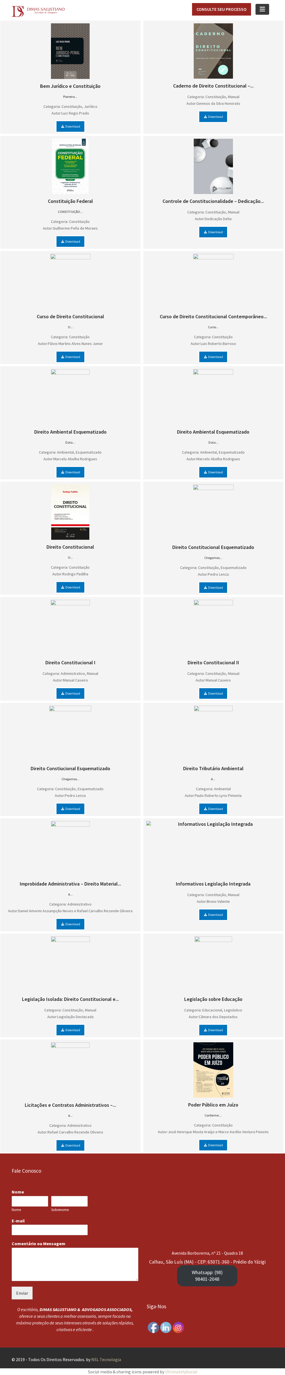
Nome (19, 1192)
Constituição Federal (70, 201)
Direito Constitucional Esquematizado (213, 547)
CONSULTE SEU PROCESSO (221, 9)
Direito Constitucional (70, 547)
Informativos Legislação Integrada (213, 884)
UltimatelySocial (181, 1371)
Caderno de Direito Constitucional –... (213, 86)
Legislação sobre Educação (213, 999)
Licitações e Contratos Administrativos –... (70, 1105)
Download (72, 126)
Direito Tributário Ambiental (213, 768)
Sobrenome (60, 1209)
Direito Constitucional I (70, 662)
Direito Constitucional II (213, 662)
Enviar (22, 1293)
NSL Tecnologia (106, 1359)
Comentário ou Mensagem (40, 1243)
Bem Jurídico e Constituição (70, 86)
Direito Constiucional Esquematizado (70, 768)
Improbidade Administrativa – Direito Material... (70, 884)
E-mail (20, 1220)
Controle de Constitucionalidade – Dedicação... (213, 201)
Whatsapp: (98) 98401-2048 (207, 1275)
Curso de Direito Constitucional (70, 316)
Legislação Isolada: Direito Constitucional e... (70, 999)
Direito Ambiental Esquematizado (70, 432)
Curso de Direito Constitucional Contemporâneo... (213, 316)
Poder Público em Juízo (213, 1105)
